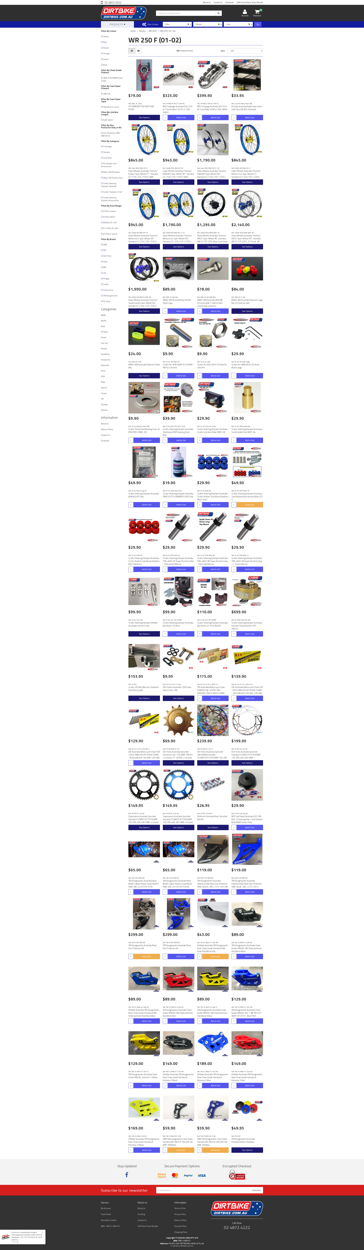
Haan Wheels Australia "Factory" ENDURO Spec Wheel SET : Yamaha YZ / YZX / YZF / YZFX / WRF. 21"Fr (211, 175)
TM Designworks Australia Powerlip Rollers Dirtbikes (243, 1140)
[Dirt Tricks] (191, 732)
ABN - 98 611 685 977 (110, 1226)
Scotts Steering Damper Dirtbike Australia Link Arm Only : (143, 624)
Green (106, 59)
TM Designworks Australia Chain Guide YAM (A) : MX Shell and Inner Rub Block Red (178, 1013)
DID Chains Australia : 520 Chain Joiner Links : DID (177, 689)
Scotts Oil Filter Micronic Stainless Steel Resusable (143, 689)
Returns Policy (107, 429)
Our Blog (141, 1214)
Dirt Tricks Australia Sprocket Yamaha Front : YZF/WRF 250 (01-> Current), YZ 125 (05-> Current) (178, 754)
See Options (144, 117)
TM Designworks (110, 295)
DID (104, 250)
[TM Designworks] (156, 861)
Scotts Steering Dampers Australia (109, 185)
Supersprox (108, 289)
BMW (103, 315)
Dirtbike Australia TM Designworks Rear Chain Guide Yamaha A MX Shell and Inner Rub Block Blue (143, 1013)
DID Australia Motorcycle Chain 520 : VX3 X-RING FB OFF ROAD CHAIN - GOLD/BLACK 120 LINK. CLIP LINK (247, 690)
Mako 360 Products (111, 171)
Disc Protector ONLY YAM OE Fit (110, 134)
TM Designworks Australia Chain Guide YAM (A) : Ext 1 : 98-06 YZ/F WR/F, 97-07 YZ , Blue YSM (246, 1013)
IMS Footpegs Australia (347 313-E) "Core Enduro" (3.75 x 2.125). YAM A (178, 109)
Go (258, 24)
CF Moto (104, 331)
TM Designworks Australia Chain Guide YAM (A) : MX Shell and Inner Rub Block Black (246, 948)
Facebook (229, 2)
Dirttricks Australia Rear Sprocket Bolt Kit (212, 818)
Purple (106, 47)
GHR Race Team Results (148, 1226)
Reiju (103, 381)
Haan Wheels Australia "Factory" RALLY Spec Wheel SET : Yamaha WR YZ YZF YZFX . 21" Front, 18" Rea (246, 240)
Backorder (249, 504)
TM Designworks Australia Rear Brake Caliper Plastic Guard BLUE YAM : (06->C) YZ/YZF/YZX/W (177, 883)
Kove (103, 370)
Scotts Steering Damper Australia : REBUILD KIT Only (144, 495)
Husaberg (105, 354)
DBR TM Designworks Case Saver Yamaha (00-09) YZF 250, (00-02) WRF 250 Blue (212, 1142)
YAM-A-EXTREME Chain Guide (112, 79)
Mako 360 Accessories (113, 177)
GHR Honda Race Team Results (250, 2)
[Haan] (156, 152)
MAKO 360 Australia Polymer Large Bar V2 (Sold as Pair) (247, 301)
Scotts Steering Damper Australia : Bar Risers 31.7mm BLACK (212, 624)
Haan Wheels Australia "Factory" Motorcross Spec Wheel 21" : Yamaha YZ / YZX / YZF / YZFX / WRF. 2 (246, 175)
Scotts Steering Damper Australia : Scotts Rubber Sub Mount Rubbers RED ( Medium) (144, 561)
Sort (223, 50)
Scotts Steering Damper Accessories (110, 199)
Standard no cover (111, 106)
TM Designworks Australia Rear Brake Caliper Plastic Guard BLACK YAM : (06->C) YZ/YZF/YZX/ (143, 883)
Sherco (104, 387)
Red (105, 42)
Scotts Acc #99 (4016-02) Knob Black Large (245, 366)
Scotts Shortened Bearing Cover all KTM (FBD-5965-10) (144, 431)
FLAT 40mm (108, 119)
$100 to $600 (109, 216)
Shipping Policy (180, 1232)
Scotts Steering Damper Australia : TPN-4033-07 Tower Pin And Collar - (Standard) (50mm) (178, 561)
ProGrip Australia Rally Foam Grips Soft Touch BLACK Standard (246, 108)
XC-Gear (106, 301)
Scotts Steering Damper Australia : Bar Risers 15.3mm (178, 624)
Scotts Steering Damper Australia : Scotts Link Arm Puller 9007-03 (212, 431)
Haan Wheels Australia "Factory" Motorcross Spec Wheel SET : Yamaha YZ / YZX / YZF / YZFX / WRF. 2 (177, 240)
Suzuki (103, 393)
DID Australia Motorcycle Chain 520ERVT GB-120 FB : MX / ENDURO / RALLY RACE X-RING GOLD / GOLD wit (211, 692)
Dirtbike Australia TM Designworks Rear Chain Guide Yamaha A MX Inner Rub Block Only (212, 948)
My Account (106, 1208)
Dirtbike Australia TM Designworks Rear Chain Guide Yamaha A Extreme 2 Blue (212, 1077)
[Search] (218, 13)
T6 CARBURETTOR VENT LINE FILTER (141, 108)
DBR (105, 244)
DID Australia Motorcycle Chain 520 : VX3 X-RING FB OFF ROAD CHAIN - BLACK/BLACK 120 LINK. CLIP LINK (144, 754)
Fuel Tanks (107, 157)
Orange (106, 53)
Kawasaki (105, 365)
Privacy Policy (180, 1214)
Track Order (106, 1214)
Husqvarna (105, 359)
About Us (207, 2)
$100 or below (109, 211)
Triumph (104, 404)
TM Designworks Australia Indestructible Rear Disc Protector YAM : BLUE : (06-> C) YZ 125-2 (246, 883)
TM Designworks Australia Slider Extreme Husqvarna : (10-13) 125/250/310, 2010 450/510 (26, 1237)
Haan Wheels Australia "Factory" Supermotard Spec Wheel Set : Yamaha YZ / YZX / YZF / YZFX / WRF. (143, 304)
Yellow (106, 36)
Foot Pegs (107, 146)
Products (116, 24)
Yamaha (106, 152)
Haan (105, 261)
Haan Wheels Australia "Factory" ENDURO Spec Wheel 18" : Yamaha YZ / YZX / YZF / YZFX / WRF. (178, 174)
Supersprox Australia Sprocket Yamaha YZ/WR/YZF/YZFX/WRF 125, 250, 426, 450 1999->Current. (143, 819)
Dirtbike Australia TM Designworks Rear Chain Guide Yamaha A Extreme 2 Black (178, 1077)
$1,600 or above (110, 233)
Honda (104, 348)
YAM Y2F (106, 93)
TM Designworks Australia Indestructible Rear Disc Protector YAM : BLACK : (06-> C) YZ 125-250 (212, 883)
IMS (104, 267)
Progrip (106, 278)
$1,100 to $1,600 (110, 228)
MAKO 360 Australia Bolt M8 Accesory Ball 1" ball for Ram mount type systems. (210, 303)
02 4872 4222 (112, 2)
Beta (103, 326)
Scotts (105, 284)
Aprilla (103, 320)
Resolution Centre (108, 1220)
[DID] (191, 668)
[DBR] (156, 87)
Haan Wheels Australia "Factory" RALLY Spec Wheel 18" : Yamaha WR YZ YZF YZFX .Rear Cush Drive (212, 238)
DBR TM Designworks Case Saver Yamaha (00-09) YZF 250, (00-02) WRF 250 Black (178, 1142)
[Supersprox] (156, 797)
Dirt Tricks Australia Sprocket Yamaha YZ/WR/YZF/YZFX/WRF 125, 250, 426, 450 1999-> (246, 754)
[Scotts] (188, 346)
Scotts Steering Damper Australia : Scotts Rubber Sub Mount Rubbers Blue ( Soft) (212, 496)
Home (133, 30)
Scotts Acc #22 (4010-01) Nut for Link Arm (212, 366)
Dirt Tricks (107, 255)
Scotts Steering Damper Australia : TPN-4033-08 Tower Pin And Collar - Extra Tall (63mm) (212, 561)
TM (102, 398)
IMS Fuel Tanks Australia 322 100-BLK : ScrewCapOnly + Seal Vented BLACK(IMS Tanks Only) (246, 819)
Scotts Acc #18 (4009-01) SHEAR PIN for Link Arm (178, 366)
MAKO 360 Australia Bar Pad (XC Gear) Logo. (177, 301)
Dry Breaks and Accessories (108, 165)
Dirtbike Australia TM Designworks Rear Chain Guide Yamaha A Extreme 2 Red (246, 1077)
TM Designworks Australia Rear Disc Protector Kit (142, 947)
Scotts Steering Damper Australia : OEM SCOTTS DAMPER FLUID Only (178, 495)
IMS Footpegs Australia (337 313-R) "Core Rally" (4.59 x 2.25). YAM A (212, 108)
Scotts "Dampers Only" (113, 191)
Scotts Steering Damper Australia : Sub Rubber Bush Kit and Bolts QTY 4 (247, 496)
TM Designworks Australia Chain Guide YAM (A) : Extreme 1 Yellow (142, 1076)
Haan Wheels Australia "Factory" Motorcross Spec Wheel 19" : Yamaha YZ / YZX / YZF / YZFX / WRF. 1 (143, 240)
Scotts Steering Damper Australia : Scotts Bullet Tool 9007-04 (247, 431)
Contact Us (218, 2)
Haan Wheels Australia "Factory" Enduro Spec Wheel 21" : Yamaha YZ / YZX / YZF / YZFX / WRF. (143, 174)
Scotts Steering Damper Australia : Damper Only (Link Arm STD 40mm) (247, 625)
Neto (192, 1246)
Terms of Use (180, 1208)
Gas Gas (104, 342)
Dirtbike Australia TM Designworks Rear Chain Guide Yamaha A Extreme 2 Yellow (143, 1142)
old (104, 272)
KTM (103, 376)
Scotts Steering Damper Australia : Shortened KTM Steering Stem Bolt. (178, 432)
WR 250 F (153, 30)
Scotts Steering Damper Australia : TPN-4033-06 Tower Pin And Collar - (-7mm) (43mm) (247, 561)
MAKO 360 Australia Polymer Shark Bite (144, 366)
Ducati (103, 337)
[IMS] (191, 87)
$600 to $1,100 (109, 222)
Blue (105, 64)
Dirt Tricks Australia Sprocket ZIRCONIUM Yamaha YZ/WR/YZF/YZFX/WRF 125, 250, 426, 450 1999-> (212, 756)
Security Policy (180, 1226)
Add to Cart (181, 117)
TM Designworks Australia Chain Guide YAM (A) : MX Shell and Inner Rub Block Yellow (212, 1013)
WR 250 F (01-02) (167, 30)
